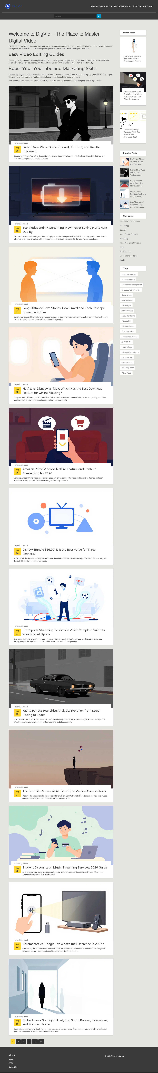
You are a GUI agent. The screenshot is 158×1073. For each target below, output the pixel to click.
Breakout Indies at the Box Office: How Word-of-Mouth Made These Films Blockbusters (133, 95)
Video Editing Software (129, 234)
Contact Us (13, 1067)
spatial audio (126, 341)
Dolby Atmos (126, 295)
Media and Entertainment (130, 221)
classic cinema (127, 362)
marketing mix (127, 357)
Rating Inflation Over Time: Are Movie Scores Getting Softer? (136, 183)
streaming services (129, 274)
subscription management (132, 284)
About (11, 1059)
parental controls (128, 279)
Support (123, 230)
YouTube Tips (125, 251)
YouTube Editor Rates (101, 6)
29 (41, 1041)
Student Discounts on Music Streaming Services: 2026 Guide (64, 867)
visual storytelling (128, 316)
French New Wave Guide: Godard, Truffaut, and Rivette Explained (137, 172)
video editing (126, 321)
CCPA (11, 1063)
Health (122, 260)
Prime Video (126, 373)
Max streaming (127, 300)
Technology (124, 225)
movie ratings (127, 347)
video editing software (130, 352)
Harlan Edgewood (21, 143)
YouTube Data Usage (143, 6)
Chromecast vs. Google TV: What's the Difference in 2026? (63, 944)
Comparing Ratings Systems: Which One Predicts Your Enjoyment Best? (132, 133)
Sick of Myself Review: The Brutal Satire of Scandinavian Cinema (132, 58)
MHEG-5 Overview (122, 6)
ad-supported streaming (131, 290)
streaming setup (128, 331)
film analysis (126, 305)
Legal (122, 247)
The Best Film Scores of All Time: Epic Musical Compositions (64, 791)
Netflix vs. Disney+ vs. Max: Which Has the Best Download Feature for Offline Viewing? (138, 162)
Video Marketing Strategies (130, 243)
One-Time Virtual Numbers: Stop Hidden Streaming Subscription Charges (137, 205)
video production (128, 326)
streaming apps (128, 367)
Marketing (124, 238)
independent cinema (130, 336)
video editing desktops (129, 256)
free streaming (127, 310)
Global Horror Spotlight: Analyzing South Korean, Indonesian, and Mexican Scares (138, 194)
